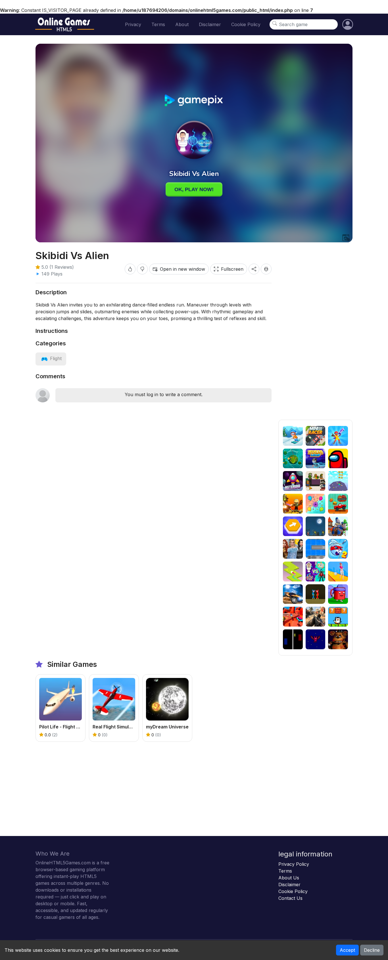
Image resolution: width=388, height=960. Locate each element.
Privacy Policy (293, 864)
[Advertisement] (315, 334)
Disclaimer (210, 24)
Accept (347, 950)
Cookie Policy (245, 24)
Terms (158, 24)
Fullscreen (232, 269)
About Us (288, 878)
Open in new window (182, 269)
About (182, 24)
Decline (372, 950)
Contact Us (290, 898)
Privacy (133, 24)
